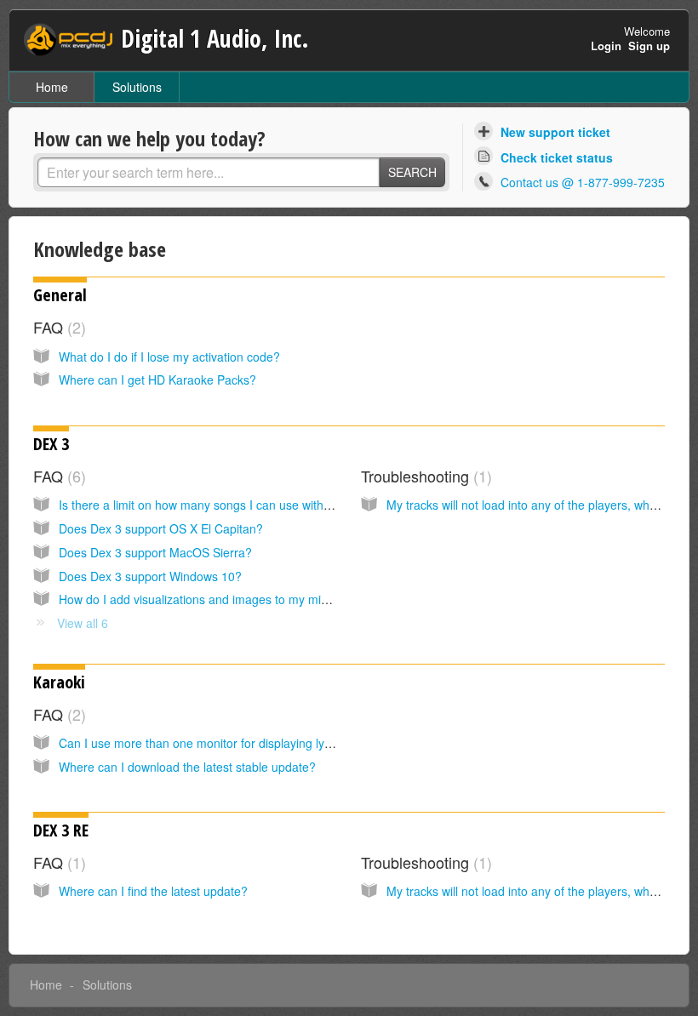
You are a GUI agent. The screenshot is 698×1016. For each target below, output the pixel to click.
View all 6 (82, 622)
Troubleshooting (424, 476)
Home (52, 86)
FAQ (57, 327)
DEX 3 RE (61, 830)
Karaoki (59, 682)
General (60, 294)
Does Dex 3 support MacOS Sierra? (155, 552)
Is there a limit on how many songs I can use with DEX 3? (213, 504)
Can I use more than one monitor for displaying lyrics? (204, 742)
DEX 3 (51, 443)
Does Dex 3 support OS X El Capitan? (161, 528)
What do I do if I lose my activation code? (169, 356)
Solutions (137, 86)
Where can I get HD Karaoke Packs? (157, 379)
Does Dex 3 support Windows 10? (150, 576)
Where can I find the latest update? (153, 890)
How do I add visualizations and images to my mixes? (202, 599)
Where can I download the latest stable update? (187, 766)
